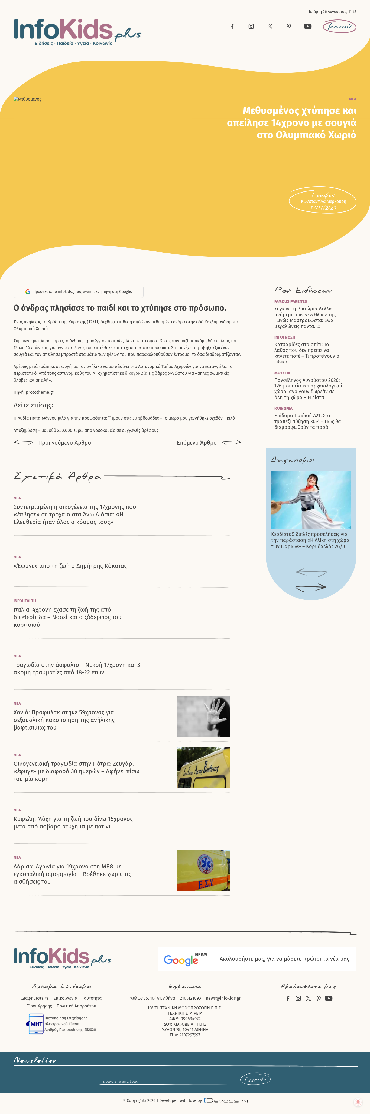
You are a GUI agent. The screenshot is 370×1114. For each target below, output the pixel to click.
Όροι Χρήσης (39, 1006)
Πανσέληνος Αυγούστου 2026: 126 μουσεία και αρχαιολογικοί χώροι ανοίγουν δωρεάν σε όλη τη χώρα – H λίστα (308, 388)
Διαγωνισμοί (292, 459)
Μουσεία (282, 372)
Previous (311, 573)
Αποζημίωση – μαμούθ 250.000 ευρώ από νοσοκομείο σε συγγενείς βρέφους (86, 430)
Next (311, 588)
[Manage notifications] (358, 1102)
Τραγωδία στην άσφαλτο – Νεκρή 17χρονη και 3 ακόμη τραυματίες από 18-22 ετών (77, 668)
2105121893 (190, 998)
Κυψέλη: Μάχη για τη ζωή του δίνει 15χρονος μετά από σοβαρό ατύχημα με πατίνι (73, 822)
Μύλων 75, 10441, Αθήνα (152, 998)
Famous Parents (290, 301)
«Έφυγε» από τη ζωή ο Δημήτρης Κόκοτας (70, 565)
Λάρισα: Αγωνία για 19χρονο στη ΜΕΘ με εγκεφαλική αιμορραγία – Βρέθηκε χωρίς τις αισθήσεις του (72, 874)
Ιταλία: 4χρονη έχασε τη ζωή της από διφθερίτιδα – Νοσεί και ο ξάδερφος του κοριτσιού (68, 617)
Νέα (352, 99)
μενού (340, 26)
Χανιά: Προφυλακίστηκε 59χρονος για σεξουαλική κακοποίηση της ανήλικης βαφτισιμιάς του (64, 720)
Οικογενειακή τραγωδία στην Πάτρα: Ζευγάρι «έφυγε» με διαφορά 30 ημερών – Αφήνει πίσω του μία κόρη (76, 771)
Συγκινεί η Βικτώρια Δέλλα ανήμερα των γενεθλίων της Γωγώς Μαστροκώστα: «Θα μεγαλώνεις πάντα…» (305, 317)
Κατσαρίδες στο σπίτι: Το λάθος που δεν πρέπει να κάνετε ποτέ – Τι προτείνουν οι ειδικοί (307, 353)
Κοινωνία (283, 408)
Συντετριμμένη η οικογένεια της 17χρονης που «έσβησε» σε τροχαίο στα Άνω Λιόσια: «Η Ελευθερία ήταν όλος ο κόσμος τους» (75, 514)
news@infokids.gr (223, 998)
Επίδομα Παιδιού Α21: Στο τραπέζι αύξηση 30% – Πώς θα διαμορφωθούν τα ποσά (307, 421)
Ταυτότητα (92, 998)
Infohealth (25, 600)
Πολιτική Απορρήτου (76, 1006)
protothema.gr (40, 392)
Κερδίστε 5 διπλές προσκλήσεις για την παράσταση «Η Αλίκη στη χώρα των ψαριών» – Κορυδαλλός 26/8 (310, 540)
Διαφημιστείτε (34, 998)
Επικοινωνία (65, 998)
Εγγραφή (255, 1079)
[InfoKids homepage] (78, 32)
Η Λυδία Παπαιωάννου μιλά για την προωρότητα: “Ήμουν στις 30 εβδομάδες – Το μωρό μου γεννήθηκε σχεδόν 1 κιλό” (125, 418)
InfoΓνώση (284, 337)
